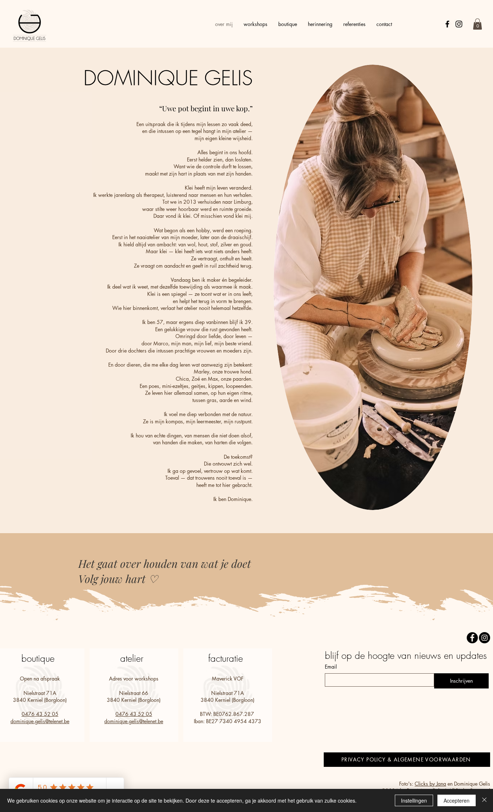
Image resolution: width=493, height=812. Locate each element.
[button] (477, 24)
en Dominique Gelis (468, 783)
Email (331, 666)
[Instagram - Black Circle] (484, 637)
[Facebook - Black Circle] (472, 637)
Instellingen (414, 800)
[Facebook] (447, 24)
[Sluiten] (484, 800)
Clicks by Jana (430, 783)
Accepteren (457, 800)
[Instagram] (458, 24)
